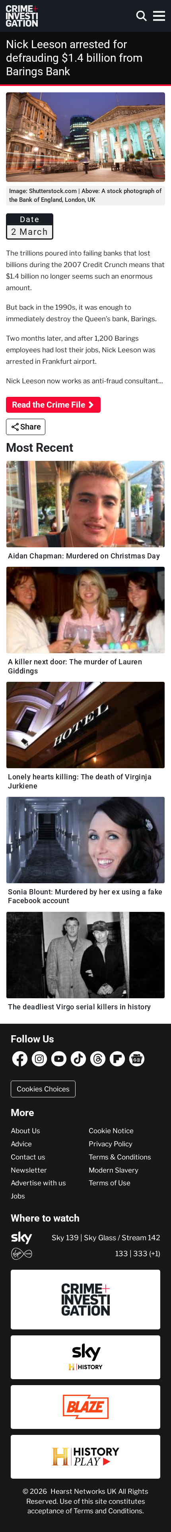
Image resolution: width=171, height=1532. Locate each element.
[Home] (22, 16)
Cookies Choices (43, 1089)
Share (30, 426)
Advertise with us (38, 1183)
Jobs (18, 1196)
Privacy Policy (110, 1144)
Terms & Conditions (120, 1157)
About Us (25, 1131)
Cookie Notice (111, 1131)
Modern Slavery (113, 1170)
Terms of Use (109, 1183)
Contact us (28, 1157)
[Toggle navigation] (159, 16)
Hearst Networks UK (84, 1491)
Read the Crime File (48, 405)
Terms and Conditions (108, 1511)
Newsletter (29, 1170)
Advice (21, 1144)
